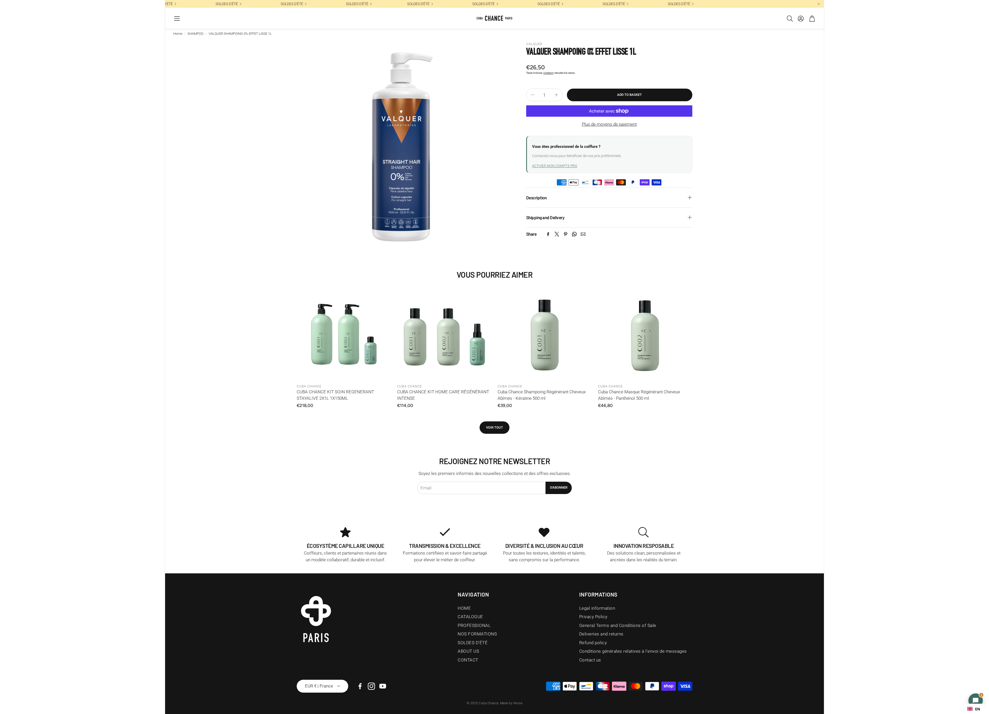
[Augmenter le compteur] (556, 94)
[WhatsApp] (574, 234)
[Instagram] (371, 686)
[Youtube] (382, 686)
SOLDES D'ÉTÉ (409, 4)
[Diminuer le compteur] (532, 94)
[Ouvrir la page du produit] (344, 334)
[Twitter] (557, 234)
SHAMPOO (195, 34)
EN (977, 709)
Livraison (548, 72)
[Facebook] (548, 234)
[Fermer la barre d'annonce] (819, 4)
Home (177, 34)
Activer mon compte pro (554, 166)
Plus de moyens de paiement (609, 124)
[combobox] (974, 709)
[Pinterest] (565, 234)
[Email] (583, 234)
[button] (177, 18)
